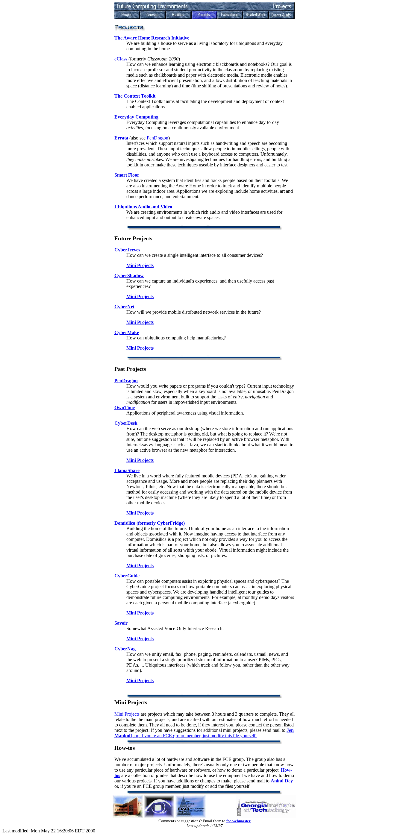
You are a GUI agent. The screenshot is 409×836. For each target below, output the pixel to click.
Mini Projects (127, 714)
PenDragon (157, 137)
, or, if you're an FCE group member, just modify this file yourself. (204, 733)
